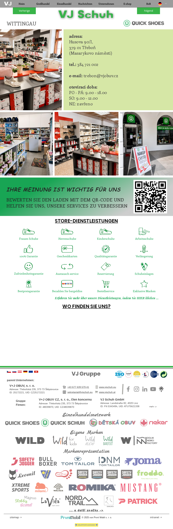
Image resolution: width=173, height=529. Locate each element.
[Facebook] (128, 389)
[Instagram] (136, 389)
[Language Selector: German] (162, 3)
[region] (8, 3)
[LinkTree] (161, 389)
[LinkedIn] (144, 389)
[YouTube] (153, 389)
